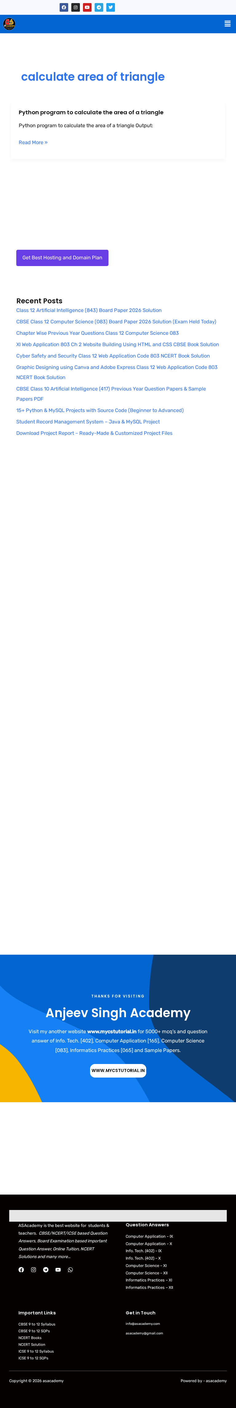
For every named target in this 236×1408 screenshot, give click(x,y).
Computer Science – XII (146, 1273)
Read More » (33, 142)
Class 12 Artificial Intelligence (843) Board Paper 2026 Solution (89, 310)
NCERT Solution (31, 1344)
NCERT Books (29, 1338)
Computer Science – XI (146, 1265)
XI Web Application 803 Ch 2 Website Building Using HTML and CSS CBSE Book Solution (117, 344)
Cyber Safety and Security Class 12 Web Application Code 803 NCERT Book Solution (113, 356)
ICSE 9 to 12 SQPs (33, 1358)
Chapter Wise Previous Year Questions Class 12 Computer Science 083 (97, 333)
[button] (227, 24)
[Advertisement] (118, 512)
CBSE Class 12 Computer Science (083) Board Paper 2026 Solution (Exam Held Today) (116, 322)
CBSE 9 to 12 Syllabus (36, 1324)
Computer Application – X (149, 1243)
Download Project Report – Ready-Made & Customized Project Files (94, 433)
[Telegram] (46, 1269)
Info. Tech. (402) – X (143, 1258)
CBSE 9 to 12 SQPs (34, 1331)
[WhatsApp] (70, 1269)
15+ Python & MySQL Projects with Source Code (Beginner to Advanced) (100, 410)
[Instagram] (33, 1269)
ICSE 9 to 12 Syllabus (36, 1351)
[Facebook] (21, 1269)
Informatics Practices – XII (149, 1287)
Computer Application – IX (149, 1236)
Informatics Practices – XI (149, 1280)
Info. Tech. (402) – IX (144, 1250)
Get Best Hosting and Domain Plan (62, 258)
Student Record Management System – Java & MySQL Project (88, 422)
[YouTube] (58, 1269)
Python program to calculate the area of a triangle (91, 112)
